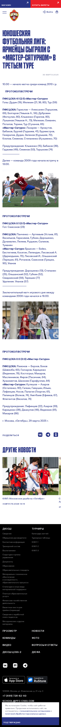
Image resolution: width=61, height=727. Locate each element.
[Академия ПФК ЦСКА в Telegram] (25, 665)
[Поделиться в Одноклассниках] (55, 435)
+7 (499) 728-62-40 (14, 695)
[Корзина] (56, 11)
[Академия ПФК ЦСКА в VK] (5, 665)
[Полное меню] (5, 12)
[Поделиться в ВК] (40, 435)
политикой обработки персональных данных (25, 714)
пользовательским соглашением (35, 711)
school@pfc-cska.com (18, 701)
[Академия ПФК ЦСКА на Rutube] (15, 665)
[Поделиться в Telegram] (48, 435)
